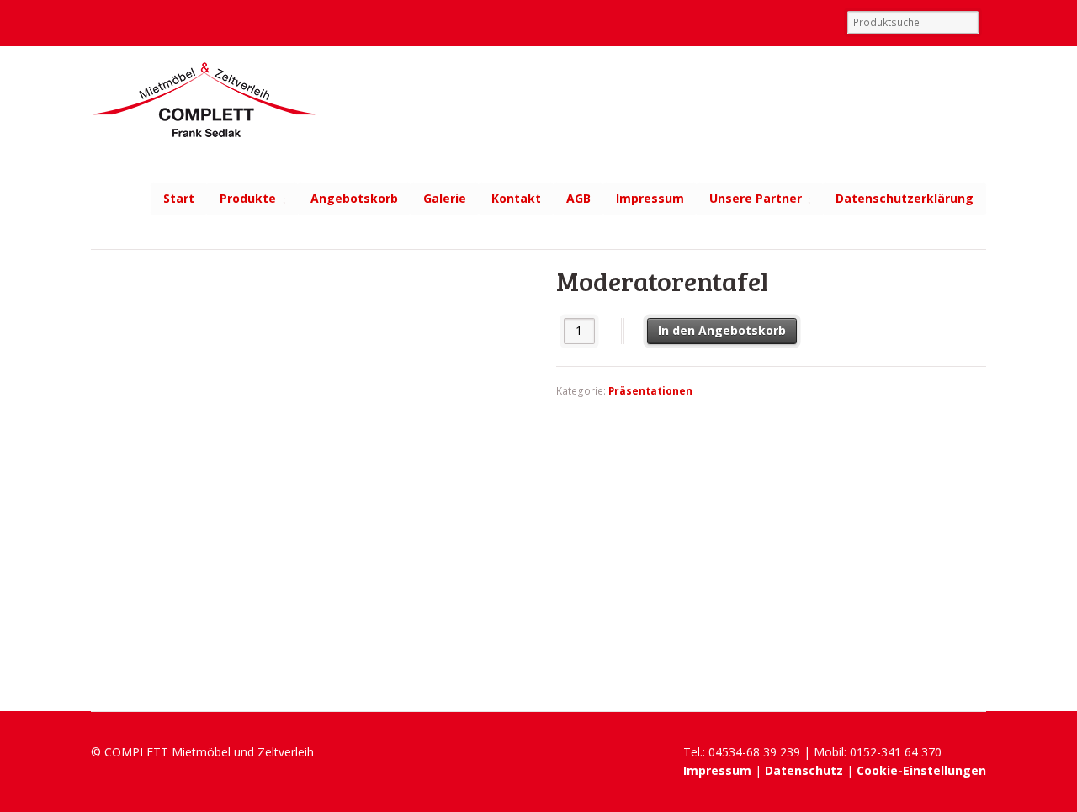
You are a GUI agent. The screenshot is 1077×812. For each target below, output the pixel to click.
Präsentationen (650, 391)
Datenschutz (804, 770)
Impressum (650, 198)
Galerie (444, 198)
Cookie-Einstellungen (921, 770)
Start (178, 198)
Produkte (248, 198)
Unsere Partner (755, 198)
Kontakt (516, 198)
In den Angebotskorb (722, 330)
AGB (578, 198)
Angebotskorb (354, 198)
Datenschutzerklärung (905, 198)
